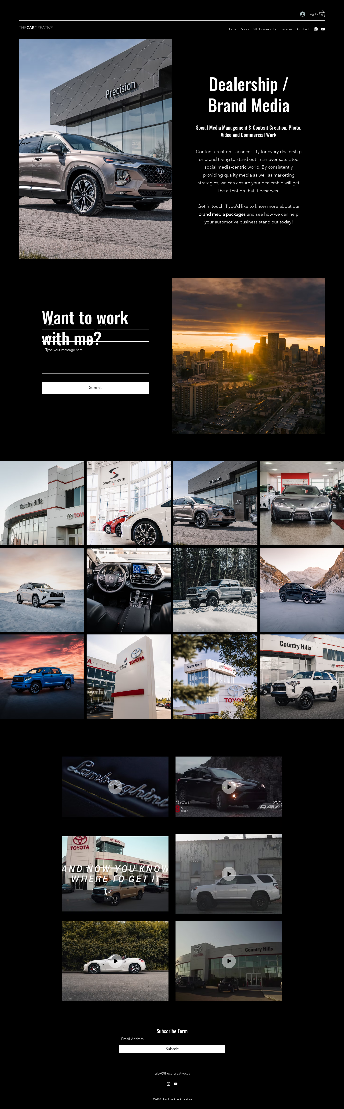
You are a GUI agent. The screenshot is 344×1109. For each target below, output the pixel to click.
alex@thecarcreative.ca (172, 1073)
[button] (322, 14)
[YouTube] (323, 29)
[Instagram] (316, 29)
